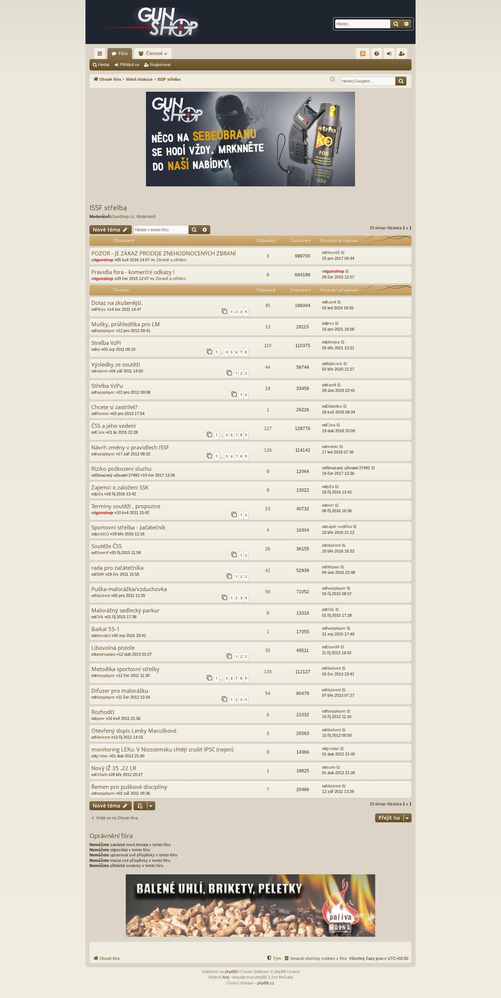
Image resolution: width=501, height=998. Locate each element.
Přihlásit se (129, 64)
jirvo (330, 323)
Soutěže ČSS (106, 546)
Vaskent (333, 545)
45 (267, 305)
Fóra (123, 53)
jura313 (102, 534)
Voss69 (333, 252)
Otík (99, 617)
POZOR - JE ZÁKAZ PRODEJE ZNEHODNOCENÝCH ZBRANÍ (163, 253)
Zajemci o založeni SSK (120, 487)
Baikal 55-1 (105, 629)
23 (267, 508)
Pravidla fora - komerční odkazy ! (133, 272)
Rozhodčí (102, 712)
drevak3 (103, 635)
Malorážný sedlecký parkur (125, 610)
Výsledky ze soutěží (115, 364)
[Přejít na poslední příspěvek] (343, 252)
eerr (330, 505)
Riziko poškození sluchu (121, 468)
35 (267, 650)
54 (267, 693)
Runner (102, 413)
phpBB (231, 971)
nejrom (102, 371)
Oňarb (101, 774)
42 (267, 570)
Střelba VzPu (107, 385)
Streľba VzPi (106, 342)
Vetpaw (332, 567)
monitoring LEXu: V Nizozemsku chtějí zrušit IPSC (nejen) (162, 749)
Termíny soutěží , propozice (125, 506)
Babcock (334, 363)
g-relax (102, 756)
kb (98, 349)
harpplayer (105, 330)
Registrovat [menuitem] (403, 55)
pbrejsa (333, 342)
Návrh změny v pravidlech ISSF (130, 447)
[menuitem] (376, 53)
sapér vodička (339, 526)
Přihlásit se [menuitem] (391, 55)
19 (267, 388)
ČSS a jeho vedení (113, 425)
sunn (330, 767)
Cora (100, 432)
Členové (154, 53)
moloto (332, 446)
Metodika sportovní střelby (125, 669)
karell (331, 302)
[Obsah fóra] (147, 22)
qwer (100, 718)
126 (268, 450)
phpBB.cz (265, 983)
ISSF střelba (108, 207)
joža (99, 494)
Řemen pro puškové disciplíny (129, 786)
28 (267, 548)
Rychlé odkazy (101, 55)
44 (267, 367)
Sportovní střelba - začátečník (128, 527)
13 (267, 326)
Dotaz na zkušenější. (117, 302)
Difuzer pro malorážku (119, 690)
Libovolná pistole (113, 647)
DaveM (332, 647)
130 (268, 671)
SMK (100, 574)
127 (268, 428)
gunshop (104, 260)
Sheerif (102, 552)
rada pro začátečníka (117, 567)
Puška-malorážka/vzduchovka (129, 589)
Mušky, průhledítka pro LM (125, 324)
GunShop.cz (123, 216)
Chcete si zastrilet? (114, 407)
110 (267, 345)
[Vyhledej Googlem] (400, 81)
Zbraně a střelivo (171, 260)
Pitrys (101, 309)
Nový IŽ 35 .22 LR (113, 768)
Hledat (103, 64)
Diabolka (334, 406)
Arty (226, 977)
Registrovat (160, 64)
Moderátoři (146, 216)
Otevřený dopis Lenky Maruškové (133, 730)
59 (267, 591)
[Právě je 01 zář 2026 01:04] (332, 79)
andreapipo (106, 654)
